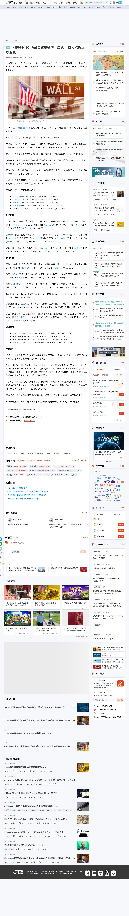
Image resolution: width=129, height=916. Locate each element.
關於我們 (30, 871)
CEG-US (78, 293)
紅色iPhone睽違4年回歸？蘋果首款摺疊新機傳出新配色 (75, 629)
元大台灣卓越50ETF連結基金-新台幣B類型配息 (105, 393)
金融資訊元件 (53, 871)
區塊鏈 (72, 7)
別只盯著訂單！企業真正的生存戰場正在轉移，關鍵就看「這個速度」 (17, 604)
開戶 (121, 383)
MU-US (37, 241)
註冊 (120, 3)
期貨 (65, 7)
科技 (26, 7)
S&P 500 (16, 202)
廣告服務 (44, 871)
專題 (98, 7)
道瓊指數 (20, 196)
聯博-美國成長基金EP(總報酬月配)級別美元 (105, 381)
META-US (68, 221)
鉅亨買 (68, 3)
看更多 (84, 512)
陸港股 (38, 3)
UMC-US (28, 251)
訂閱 (81, 3)
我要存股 (83, 461)
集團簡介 (37, 871)
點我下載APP (29, 420)
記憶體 (101, 524)
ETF (101, 220)
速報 (48, 7)
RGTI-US (25, 267)
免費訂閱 (120, 700)
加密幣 (61, 3)
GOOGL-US (49, 224)
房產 (79, 7)
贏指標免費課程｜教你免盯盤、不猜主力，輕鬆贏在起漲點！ (112, 255)
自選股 (119, 7)
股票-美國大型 (104, 386)
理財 (84, 7)
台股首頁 (75, 461)
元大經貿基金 (98, 403)
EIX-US (21, 317)
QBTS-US (57, 267)
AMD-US (64, 238)
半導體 (101, 536)
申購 (121, 394)
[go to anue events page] (110, 2)
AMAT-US (13, 238)
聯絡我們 (61, 871)
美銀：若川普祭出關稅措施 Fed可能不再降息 (23, 498)
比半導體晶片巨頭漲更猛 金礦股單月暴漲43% (45, 604)
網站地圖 (73, 871)
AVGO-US (37, 234)
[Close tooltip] (17, 571)
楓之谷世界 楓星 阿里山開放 (75, 603)
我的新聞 (111, 7)
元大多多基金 (98, 412)
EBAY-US (25, 303)
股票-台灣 (103, 398)
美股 (31, 3)
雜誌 (104, 7)
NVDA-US (11, 241)
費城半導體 (17, 205)
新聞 (20, 3)
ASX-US (77, 247)
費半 (8, 234)
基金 (44, 3)
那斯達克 (16, 199)
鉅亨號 (75, 3)
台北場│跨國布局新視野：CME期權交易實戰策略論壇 (112, 265)
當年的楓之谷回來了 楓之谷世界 (16, 629)
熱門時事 (41, 7)
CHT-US (61, 251)
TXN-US (39, 238)
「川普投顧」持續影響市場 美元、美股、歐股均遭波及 (27, 495)
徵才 (67, 871)
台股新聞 (104, 189)
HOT (102, 253)
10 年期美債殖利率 (21, 127)
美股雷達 (14, 40)
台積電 (101, 530)
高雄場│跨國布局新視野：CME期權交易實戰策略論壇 (112, 284)
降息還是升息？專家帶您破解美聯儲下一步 (25, 416)
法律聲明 (80, 871)
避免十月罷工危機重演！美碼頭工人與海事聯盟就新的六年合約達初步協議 (22, 569)
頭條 (8, 7)
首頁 (15, 3)
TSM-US (43, 247)
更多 (72, 475)
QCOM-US (63, 234)
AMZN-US (26, 228)
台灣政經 (104, 204)
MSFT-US (79, 224)
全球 (55, 3)
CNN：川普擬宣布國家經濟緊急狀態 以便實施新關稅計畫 (27, 491)
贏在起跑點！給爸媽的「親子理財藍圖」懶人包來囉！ (35, 461)
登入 (116, 3)
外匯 (49, 3)
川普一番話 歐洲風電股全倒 (17, 488)
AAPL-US (17, 224)
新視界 (91, 7)
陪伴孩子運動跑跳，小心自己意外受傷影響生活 (46, 629)
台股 (26, 3)
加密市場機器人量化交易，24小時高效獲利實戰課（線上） (111, 274)
